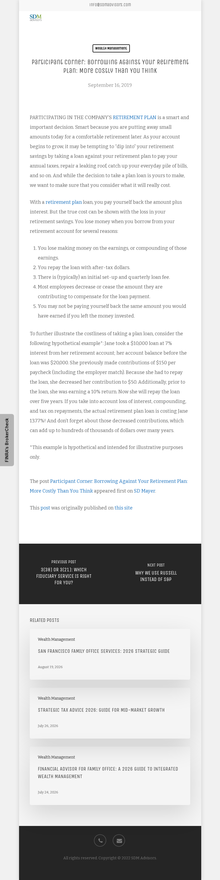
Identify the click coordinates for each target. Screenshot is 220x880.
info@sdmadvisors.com (110, 4)
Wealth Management (111, 48)
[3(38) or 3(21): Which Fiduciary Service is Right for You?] (64, 574)
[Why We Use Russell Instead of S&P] (156, 574)
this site (124, 508)
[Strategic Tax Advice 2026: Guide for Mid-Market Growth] (110, 713)
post (45, 508)
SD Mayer (144, 491)
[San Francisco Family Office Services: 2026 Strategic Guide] (110, 654)
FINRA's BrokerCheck (6, 440)
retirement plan (63, 202)
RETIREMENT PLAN (134, 117)
